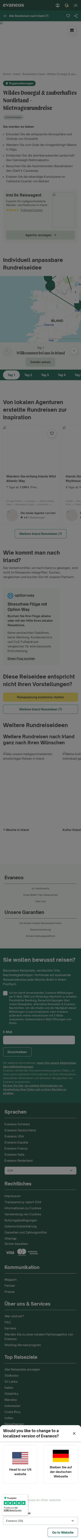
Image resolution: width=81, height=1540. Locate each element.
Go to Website (62, 1532)
